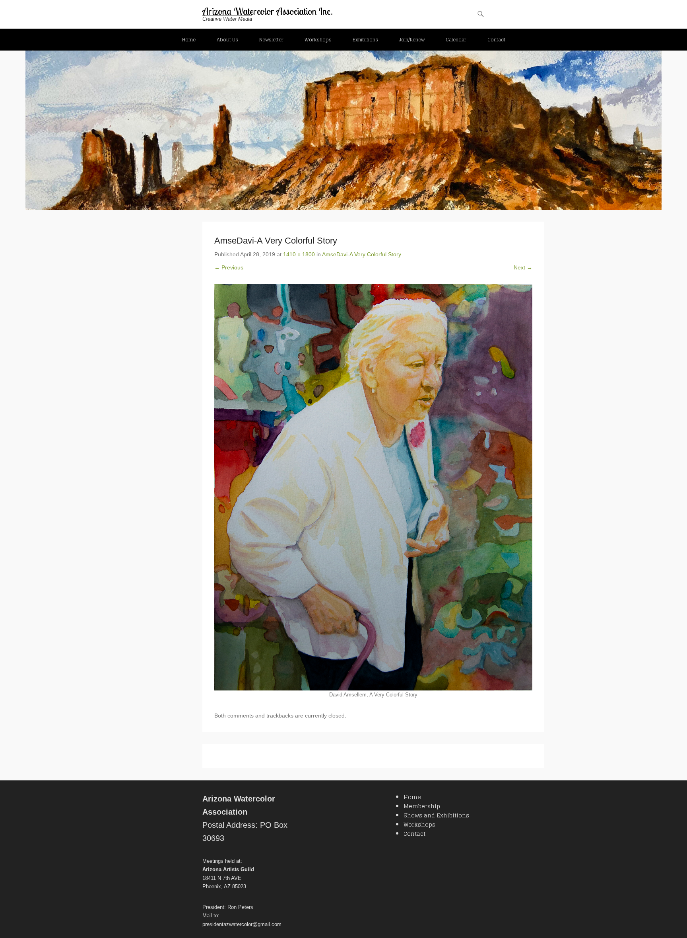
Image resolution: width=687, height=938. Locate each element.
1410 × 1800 (299, 254)
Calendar (456, 39)
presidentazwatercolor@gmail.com (241, 924)
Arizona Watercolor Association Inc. (267, 11)
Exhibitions (365, 39)
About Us (227, 39)
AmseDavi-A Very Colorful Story (361, 254)
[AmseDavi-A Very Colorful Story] (373, 487)
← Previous (228, 267)
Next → (523, 267)
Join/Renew (412, 39)
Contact (496, 39)
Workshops (318, 39)
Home (189, 39)
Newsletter (271, 39)
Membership (422, 806)
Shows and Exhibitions (436, 815)
